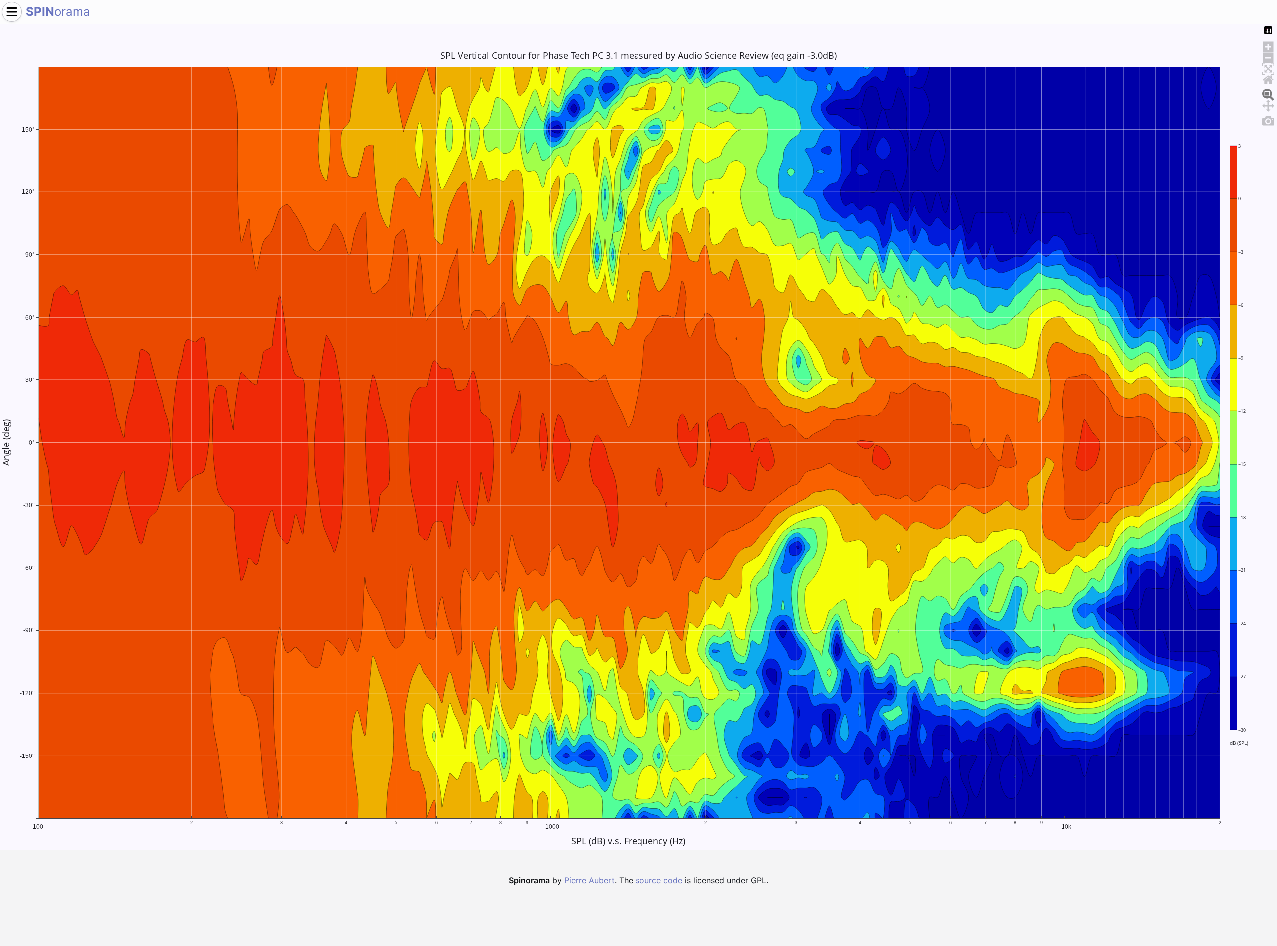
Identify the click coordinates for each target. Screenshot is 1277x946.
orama (58, 11)
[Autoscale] (1268, 67)
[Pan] (1268, 104)
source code (659, 880)
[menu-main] (12, 12)
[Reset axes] (1268, 78)
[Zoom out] (1268, 56)
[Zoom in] (1268, 45)
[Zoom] (1268, 93)
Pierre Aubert (589, 880)
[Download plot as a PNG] (1268, 119)
